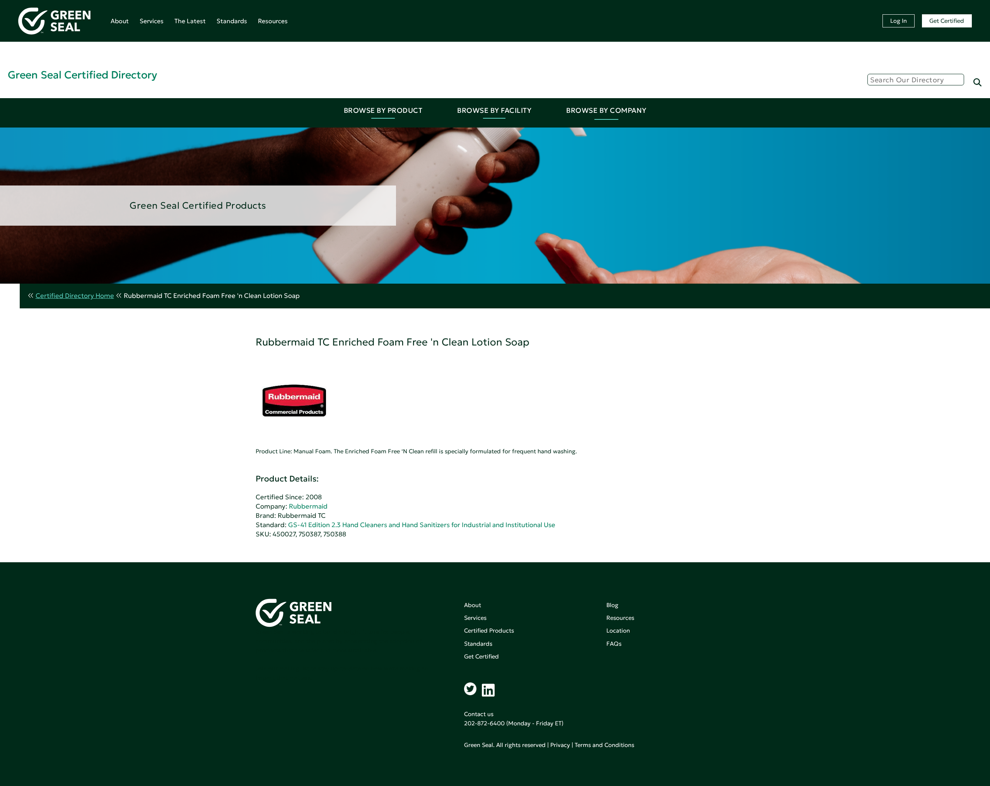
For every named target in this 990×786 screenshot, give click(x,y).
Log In (898, 20)
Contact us (478, 714)
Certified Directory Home (75, 296)
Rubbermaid (308, 506)
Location (618, 630)
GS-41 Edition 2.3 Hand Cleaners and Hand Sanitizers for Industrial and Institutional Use (421, 525)
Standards (232, 21)
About (120, 21)
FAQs (613, 643)
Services (152, 21)
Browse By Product (383, 110)
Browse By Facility (494, 110)
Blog (612, 605)
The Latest (190, 21)
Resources (273, 21)
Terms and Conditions (604, 745)
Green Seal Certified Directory (82, 74)
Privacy (560, 745)
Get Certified (946, 20)
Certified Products (489, 630)
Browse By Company (606, 110)
